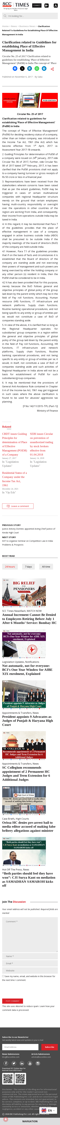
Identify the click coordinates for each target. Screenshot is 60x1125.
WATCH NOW (34, 611)
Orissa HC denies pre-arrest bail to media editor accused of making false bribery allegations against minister (28, 826)
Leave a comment (20, 506)
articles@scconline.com (41, 1057)
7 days (28, 566)
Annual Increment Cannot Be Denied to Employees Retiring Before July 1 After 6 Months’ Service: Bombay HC (29, 619)
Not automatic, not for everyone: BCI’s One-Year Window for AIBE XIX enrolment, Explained (27, 670)
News (36, 712)
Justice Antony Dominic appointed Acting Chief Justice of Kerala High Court (28, 529)
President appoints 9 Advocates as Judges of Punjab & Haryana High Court (27, 721)
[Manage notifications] (5, 1119)
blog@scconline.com (10, 1057)
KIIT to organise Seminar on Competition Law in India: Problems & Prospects (27, 541)
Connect (36, 5)
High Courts (22, 818)
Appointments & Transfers (16, 712)
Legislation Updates (13, 661)
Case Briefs (8, 818)
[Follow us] (6, 1063)
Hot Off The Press (12, 869)
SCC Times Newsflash (14, 611)
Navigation (30, 1121)
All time (46, 566)
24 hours (10, 566)
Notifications (32, 661)
